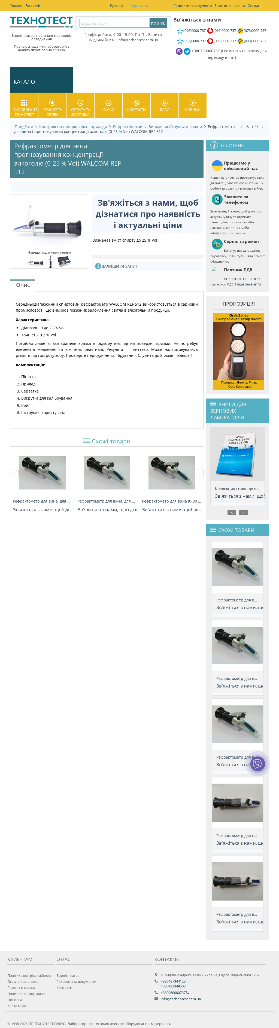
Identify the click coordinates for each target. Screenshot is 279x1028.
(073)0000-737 (255, 30)
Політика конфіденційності (29, 975)
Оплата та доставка (80, 112)
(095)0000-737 (225, 40)
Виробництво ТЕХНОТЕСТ (25, 112)
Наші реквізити (248, 284)
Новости (14, 999)
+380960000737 (173, 992)
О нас (108, 109)
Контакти (136, 109)
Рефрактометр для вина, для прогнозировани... (42, 501)
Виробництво (68, 975)
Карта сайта (17, 1005)
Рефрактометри (127, 126)
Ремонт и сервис (21, 987)
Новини (193, 109)
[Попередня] (241, 126)
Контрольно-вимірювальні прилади (73, 126)
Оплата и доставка (22, 981)
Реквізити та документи (76, 981)
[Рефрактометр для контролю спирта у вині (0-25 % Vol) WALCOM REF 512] (49, 221)
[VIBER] (257, 767)
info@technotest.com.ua (181, 998)
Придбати (24, 126)
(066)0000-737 (225, 30)
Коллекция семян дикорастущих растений (238, 488)
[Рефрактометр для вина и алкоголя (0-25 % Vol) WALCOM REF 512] (64, 260)
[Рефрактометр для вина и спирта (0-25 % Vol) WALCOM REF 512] (51, 260)
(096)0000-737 (194, 30)
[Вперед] (262, 126)
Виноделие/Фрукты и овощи (175, 126)
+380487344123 (173, 981)
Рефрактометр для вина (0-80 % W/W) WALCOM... (171, 501)
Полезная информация (26, 993)
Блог (164, 109)
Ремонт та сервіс (52, 112)
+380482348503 (173, 986)
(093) (255, 40)
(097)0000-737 (194, 40)
